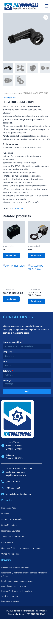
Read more (11, 255)
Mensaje (7, 380)
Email (6, 361)
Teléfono (7, 371)
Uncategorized (16, 93)
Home (5, 93)
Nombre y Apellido (12, 342)
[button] (45, 17)
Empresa (7, 352)
